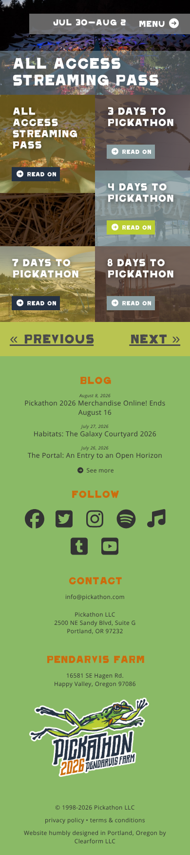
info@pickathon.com (95, 597)
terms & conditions (117, 820)
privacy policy (64, 820)
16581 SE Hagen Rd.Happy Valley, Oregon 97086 (95, 679)
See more (100, 470)
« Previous (52, 339)
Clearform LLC (95, 841)
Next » (154, 339)
